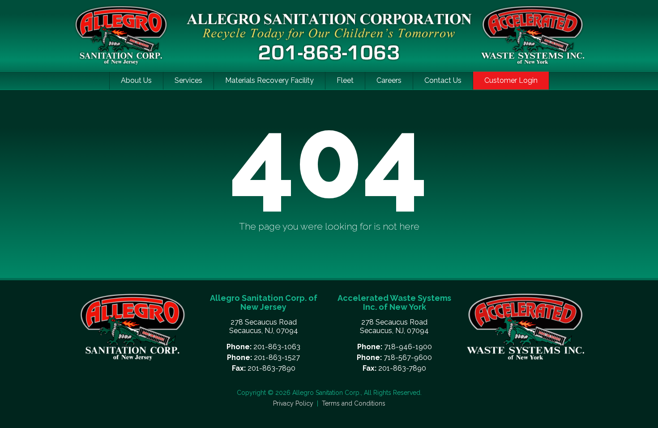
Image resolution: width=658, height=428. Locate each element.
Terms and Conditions (353, 403)
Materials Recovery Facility (269, 80)
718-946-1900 (408, 346)
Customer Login (511, 80)
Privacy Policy (294, 403)
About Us (136, 80)
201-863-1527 (277, 357)
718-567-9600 (408, 357)
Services (188, 80)
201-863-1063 (276, 346)
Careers (389, 80)
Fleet (345, 80)
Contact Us (442, 80)
